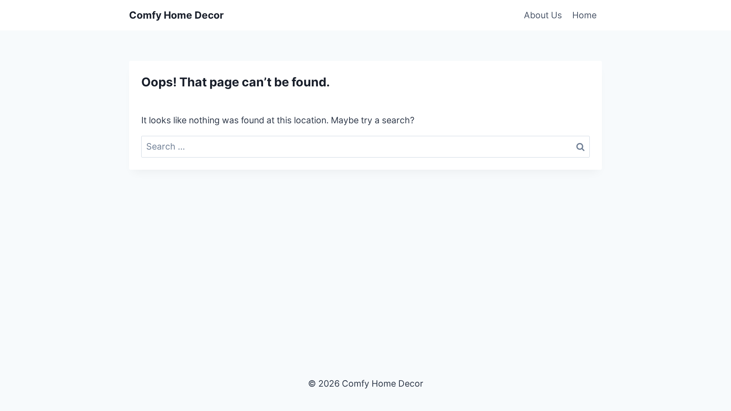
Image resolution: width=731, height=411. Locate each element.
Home (584, 15)
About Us (543, 15)
